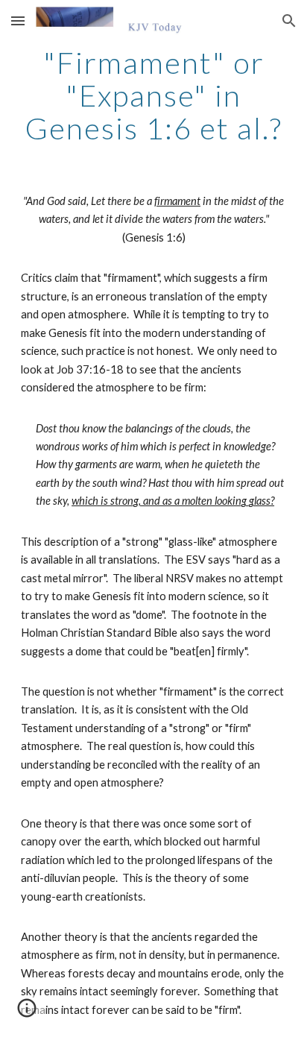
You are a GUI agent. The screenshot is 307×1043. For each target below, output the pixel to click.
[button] (18, 20)
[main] (153, 95)
